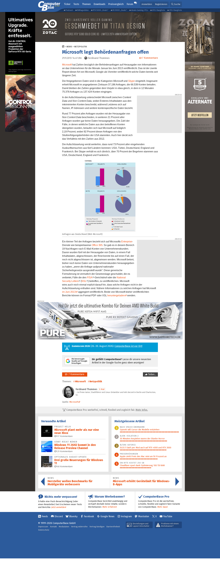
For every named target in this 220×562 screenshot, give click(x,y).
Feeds (45, 516)
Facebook (89, 516)
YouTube (167, 516)
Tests (76, 4)
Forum (130, 4)
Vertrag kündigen (96, 526)
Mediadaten (64, 526)
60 (65, 466)
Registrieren (161, 4)
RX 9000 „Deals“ (119, 10)
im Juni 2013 (69, 292)
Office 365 (97, 245)
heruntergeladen (116, 295)
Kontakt (53, 526)
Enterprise (126, 241)
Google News (107, 516)
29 (65, 451)
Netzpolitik (80, 46)
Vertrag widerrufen (79, 526)
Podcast (69, 10)
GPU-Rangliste (158, 10)
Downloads (99, 4)
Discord (58, 516)
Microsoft (67, 64)
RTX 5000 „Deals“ (100, 10)
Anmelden (147, 4)
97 (65, 436)
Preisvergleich (116, 4)
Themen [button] (86, 4)
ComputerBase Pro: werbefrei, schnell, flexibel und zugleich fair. (107, 409)
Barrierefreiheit (113, 526)
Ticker (67, 4)
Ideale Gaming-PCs (139, 10)
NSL (84, 281)
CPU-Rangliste (175, 10)
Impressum (43, 526)
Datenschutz (43, 530)
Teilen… (151, 374)
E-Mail (102, 389)
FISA (89, 277)
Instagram (126, 516)
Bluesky (73, 516)
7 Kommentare (75, 374)
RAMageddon (83, 10)
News (69, 46)
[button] (176, 4)
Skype (131, 81)
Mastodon (143, 516)
